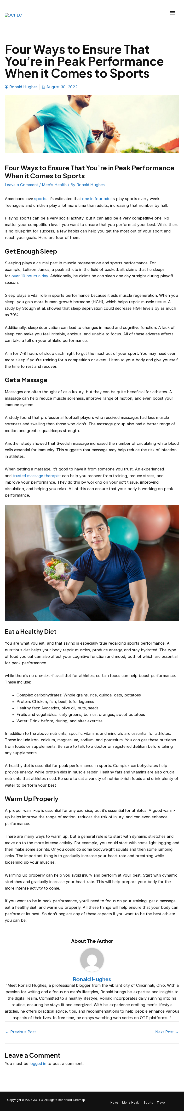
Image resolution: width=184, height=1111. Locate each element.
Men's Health (54, 184)
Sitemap (79, 1100)
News (114, 1102)
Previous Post (20, 1031)
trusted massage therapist (37, 475)
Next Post (167, 1031)
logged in (37, 1063)
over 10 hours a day (30, 275)
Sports (148, 1102)
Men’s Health (131, 1102)
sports (40, 198)
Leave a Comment (21, 184)
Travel (161, 1102)
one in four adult (97, 198)
